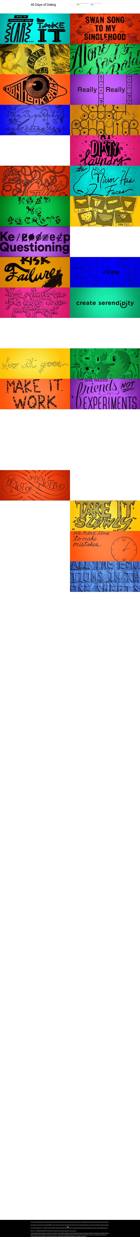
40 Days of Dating (43, 4)
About (78, 4)
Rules (92, 4)
